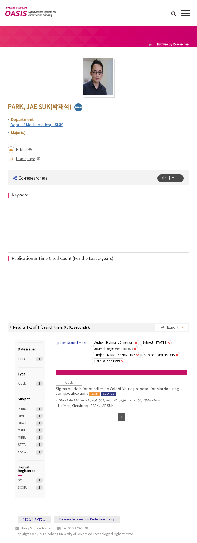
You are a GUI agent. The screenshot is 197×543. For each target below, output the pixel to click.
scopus (78, 107)
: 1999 (107, 361)
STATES (23, 445)
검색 (174, 14)
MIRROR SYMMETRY (23, 437)
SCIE (23, 480)
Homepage (25, 159)
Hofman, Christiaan (72, 406)
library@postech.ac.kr (36, 528)
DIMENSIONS (23, 416)
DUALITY (23, 423)
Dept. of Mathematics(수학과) (36, 125)
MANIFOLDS (23, 430)
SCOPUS (23, 487)
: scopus (113, 349)
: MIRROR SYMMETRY (114, 355)
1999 (23, 359)
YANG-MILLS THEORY (23, 452)
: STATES (154, 342)
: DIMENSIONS (159, 355)
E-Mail (21, 150)
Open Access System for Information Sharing (30, 12)
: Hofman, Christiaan (114, 342)
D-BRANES (23, 409)
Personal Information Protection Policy (86, 519)
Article (23, 384)
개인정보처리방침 (34, 519)
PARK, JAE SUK (102, 406)
